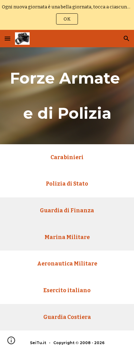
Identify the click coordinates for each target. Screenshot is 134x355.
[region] (67, 15)
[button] (7, 38)
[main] (67, 95)
